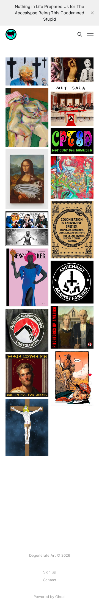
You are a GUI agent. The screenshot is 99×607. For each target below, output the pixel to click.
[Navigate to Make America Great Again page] (72, 378)
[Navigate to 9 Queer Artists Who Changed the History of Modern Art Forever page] (72, 69)
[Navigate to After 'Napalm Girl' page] (27, 228)
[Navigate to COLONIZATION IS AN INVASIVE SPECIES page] (72, 229)
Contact (49, 580)
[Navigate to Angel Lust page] (27, 427)
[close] (92, 13)
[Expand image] (40, 77)
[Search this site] (80, 34)
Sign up (49, 572)
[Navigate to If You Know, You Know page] (72, 141)
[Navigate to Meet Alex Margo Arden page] (27, 179)
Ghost (60, 596)
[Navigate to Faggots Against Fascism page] (27, 330)
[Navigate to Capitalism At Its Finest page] (27, 71)
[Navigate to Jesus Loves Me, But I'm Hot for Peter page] (27, 375)
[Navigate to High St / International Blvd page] (72, 177)
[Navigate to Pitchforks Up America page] (72, 327)
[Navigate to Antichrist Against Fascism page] (72, 282)
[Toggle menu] (90, 34)
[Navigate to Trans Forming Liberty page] (27, 278)
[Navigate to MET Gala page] (72, 105)
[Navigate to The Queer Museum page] (27, 117)
